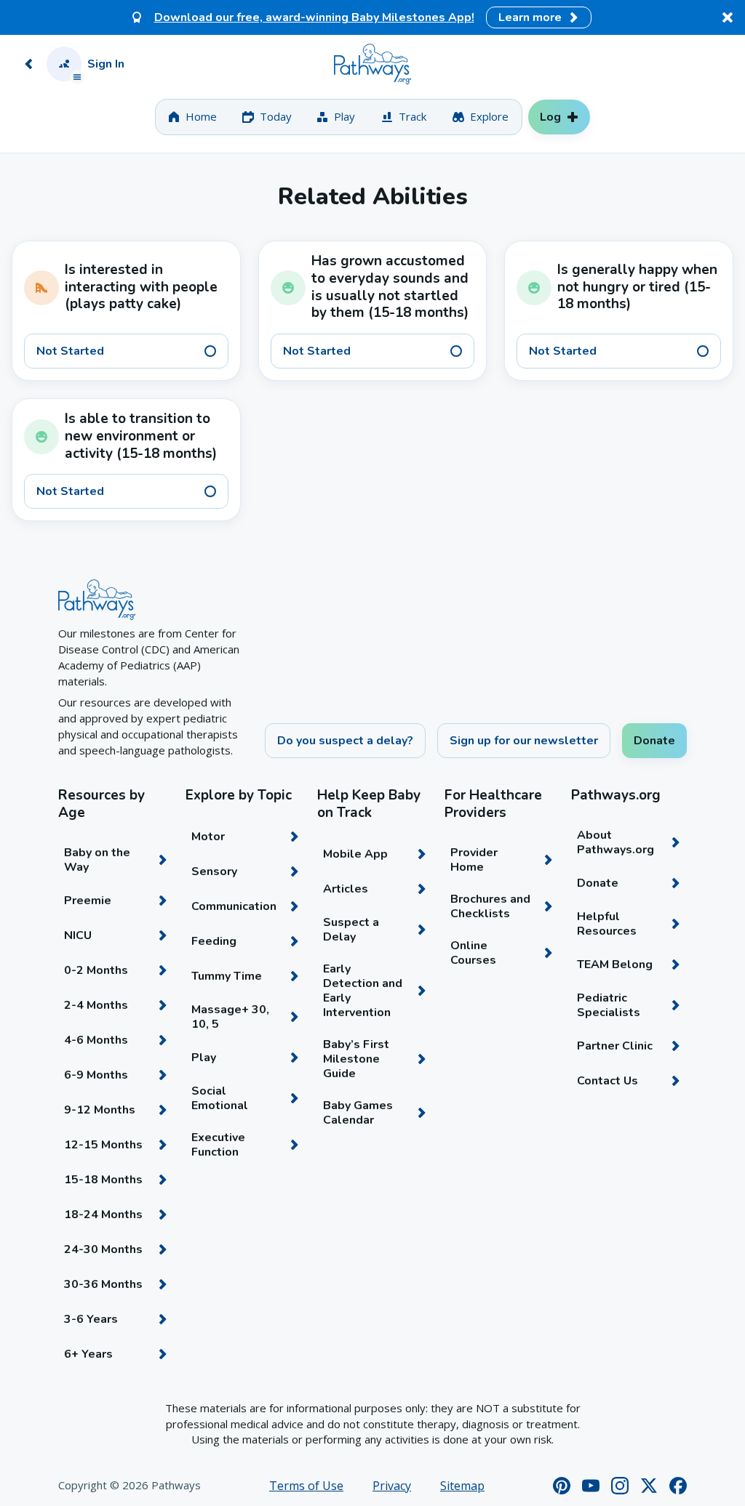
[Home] (372, 64)
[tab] (192, 117)
